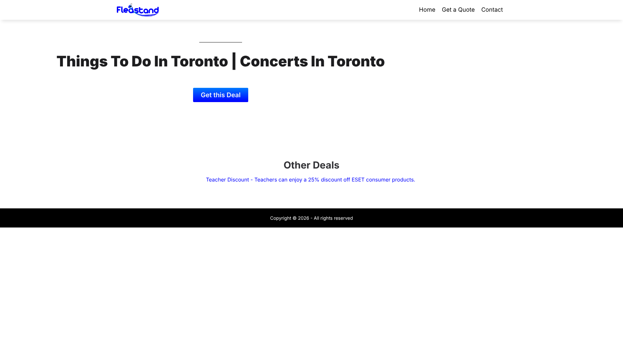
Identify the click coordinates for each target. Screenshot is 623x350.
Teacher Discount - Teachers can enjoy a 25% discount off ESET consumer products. (311, 179)
